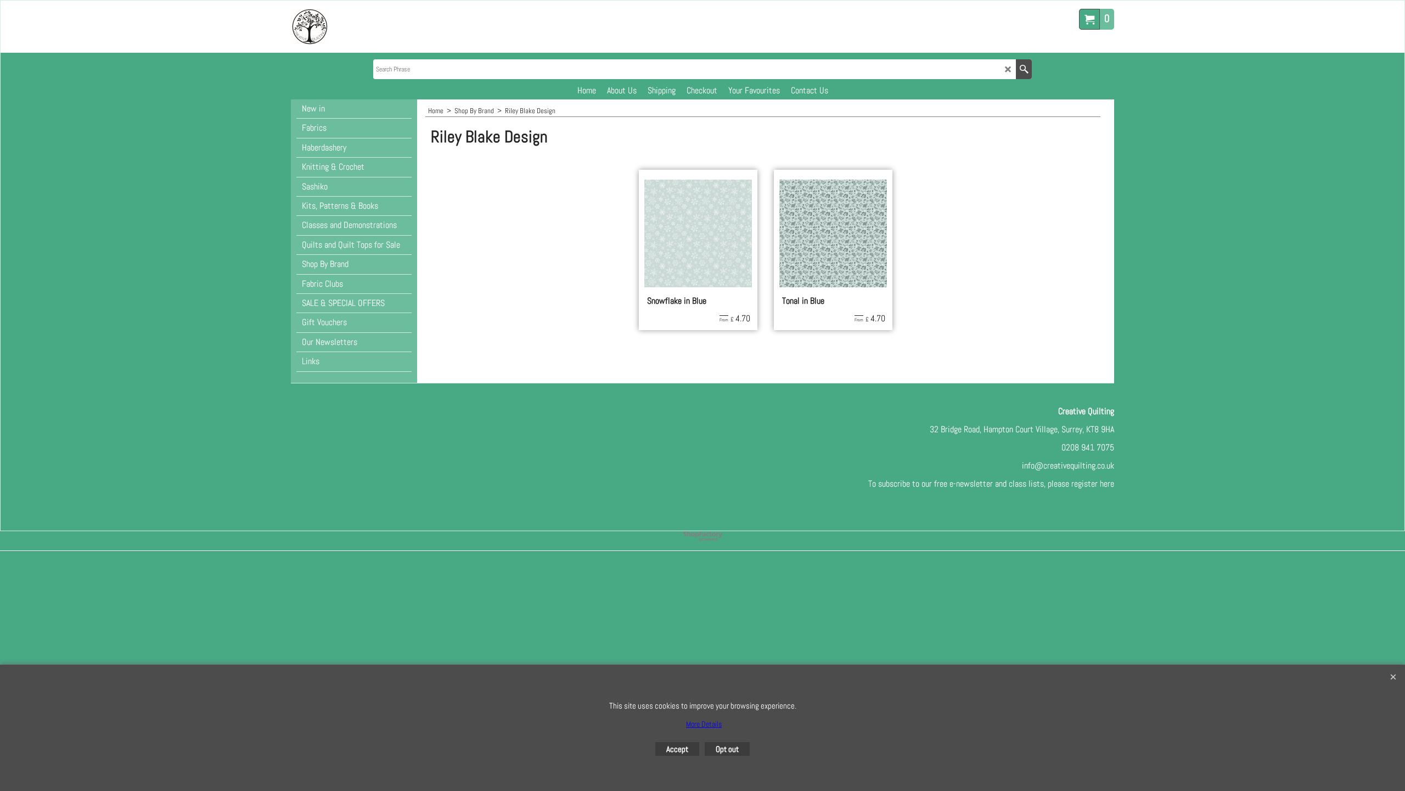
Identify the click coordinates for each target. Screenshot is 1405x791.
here (1107, 483)
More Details (704, 724)
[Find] (1024, 69)
